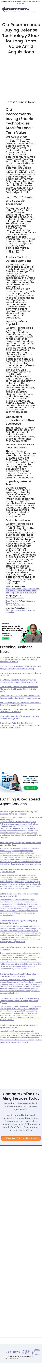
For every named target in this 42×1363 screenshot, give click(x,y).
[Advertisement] (21, 76)
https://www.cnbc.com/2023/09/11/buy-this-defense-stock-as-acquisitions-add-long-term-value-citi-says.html (23, 591)
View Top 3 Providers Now (21, 1138)
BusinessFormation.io (15, 598)
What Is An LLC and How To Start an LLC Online (20, 611)
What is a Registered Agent (17, 605)
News (16, 1352)
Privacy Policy (26, 1352)
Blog (8, 1352)
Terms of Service (36, 1352)
